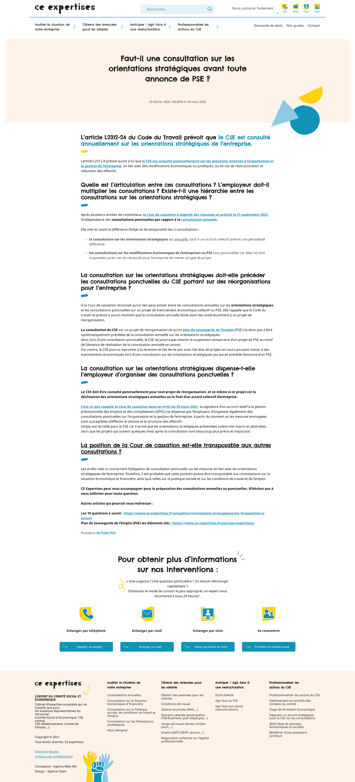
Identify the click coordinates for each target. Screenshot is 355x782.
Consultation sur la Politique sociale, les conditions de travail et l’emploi (131, 713)
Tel (284, 11)
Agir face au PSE (226, 700)
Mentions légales (47, 752)
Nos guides (295, 25)
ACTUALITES (106, 533)
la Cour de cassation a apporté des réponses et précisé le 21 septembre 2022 (205, 214)
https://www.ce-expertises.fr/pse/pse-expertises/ (213, 523)
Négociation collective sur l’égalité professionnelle (185, 740)
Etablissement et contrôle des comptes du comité (290, 702)
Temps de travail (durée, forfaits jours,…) (183, 725)
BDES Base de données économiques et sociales (286, 725)
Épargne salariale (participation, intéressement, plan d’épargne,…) (184, 716)
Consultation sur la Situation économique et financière (127, 702)
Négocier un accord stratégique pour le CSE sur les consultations (292, 716)
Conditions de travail (175, 704)
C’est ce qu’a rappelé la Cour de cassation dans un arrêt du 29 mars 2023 (139, 406)
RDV (317, 11)
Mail (295, 11)
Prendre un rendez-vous (272, 647)
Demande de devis (268, 25)
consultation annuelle (199, 219)
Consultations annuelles (124, 695)
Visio (306, 11)
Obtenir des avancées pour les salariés (99, 27)
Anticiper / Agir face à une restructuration (148, 27)
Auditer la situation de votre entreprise (52, 27)
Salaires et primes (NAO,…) (179, 709)
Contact (314, 25)
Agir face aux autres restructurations (229, 708)
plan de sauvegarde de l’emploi (208, 330)
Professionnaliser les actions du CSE (193, 27)
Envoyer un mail (150, 647)
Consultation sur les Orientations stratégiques (130, 723)
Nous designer (117, 730)
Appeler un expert (89, 647)
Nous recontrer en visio (211, 647)
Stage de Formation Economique (292, 709)
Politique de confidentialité (54, 757)
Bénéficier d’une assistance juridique (288, 734)
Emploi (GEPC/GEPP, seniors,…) (182, 732)
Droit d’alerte (224, 695)
